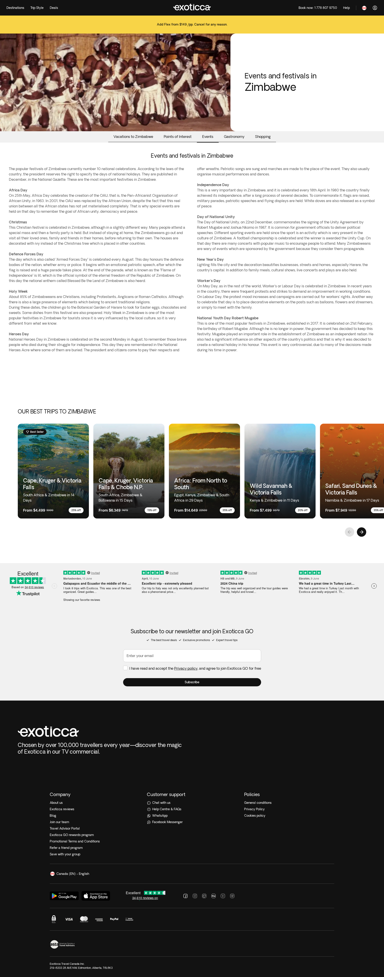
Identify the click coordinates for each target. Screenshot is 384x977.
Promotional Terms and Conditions (75, 841)
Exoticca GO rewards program (72, 835)
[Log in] (374, 7)
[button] (192, 682)
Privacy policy (186, 668)
